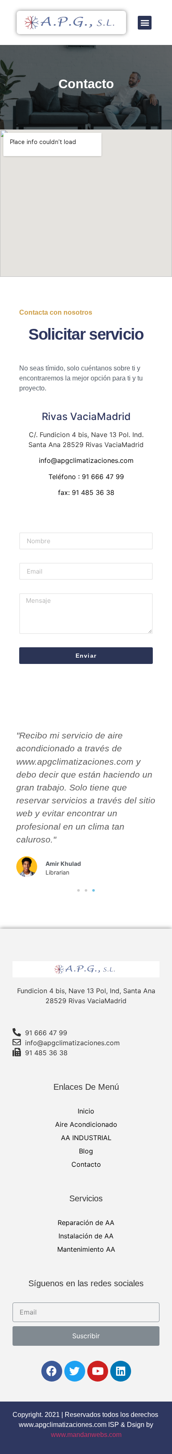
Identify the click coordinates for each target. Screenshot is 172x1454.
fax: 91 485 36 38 (86, 492)
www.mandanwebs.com (86, 1434)
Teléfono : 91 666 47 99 (86, 476)
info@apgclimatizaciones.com (86, 460)
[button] (145, 23)
